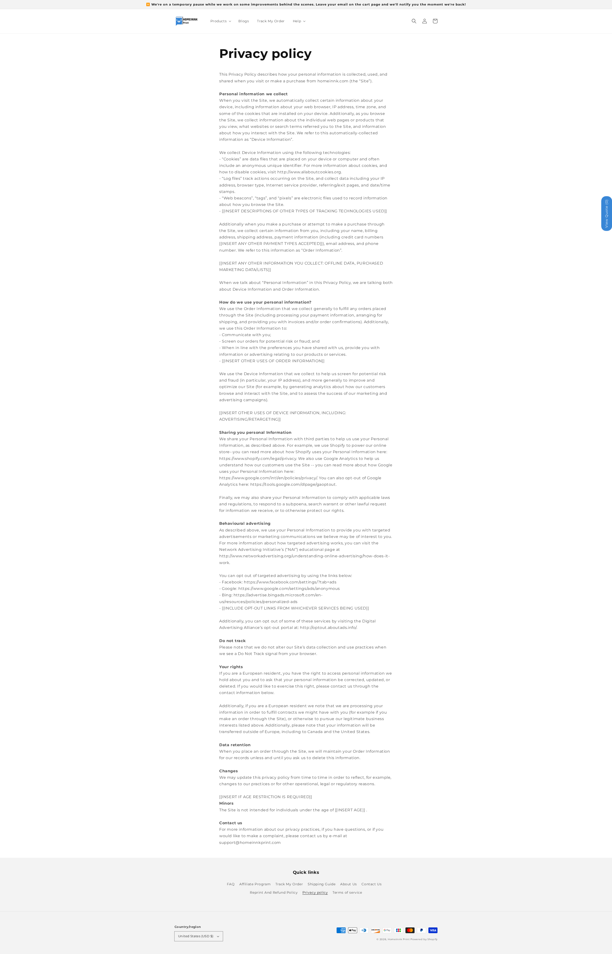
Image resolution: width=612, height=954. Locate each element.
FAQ (231, 884)
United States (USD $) (195, 936)
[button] (414, 21)
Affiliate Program (255, 884)
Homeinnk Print (399, 939)
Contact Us (371, 884)
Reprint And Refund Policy (274, 892)
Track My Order (289, 884)
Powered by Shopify (423, 939)
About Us (348, 884)
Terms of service (347, 892)
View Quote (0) (606, 213)
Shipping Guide (321, 884)
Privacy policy (315, 892)
